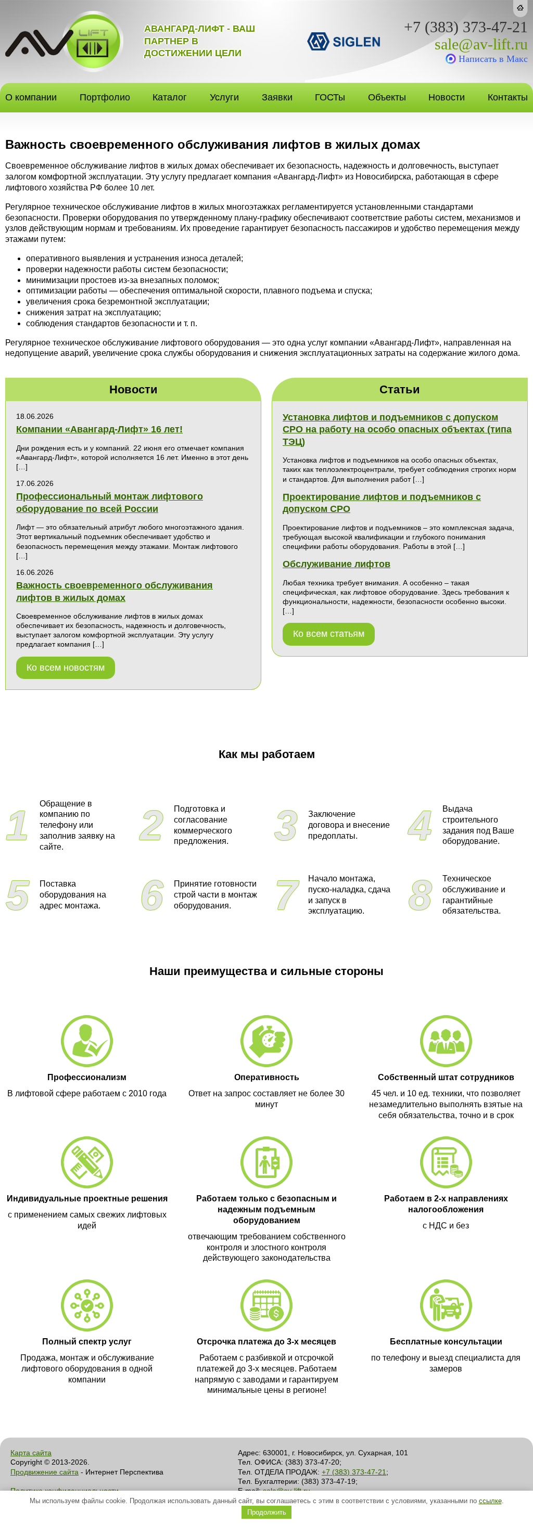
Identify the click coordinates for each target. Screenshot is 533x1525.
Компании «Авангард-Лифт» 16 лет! (99, 429)
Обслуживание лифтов (336, 564)
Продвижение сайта (44, 1472)
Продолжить (266, 1512)
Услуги (224, 97)
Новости (446, 97)
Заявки (277, 97)
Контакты (508, 97)
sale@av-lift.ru (481, 44)
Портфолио (105, 97)
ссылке (490, 1501)
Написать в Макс (493, 59)
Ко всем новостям (66, 667)
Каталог (170, 97)
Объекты (387, 97)
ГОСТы (330, 97)
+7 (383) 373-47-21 (466, 27)
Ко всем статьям (328, 634)
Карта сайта (31, 1453)
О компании (31, 97)
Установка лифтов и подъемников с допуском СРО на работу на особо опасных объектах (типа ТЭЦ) (397, 429)
